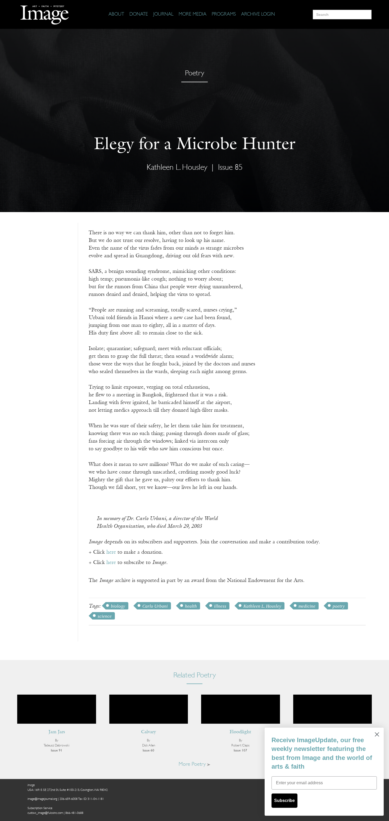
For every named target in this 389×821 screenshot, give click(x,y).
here (111, 552)
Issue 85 (230, 168)
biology (118, 606)
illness (220, 606)
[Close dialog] (377, 734)
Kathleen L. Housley (262, 606)
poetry (339, 606)
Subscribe (284, 800)
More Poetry (193, 764)
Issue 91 (56, 750)
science (105, 616)
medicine (306, 606)
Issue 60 (148, 750)
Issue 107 (240, 750)
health (191, 606)
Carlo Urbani (155, 606)
